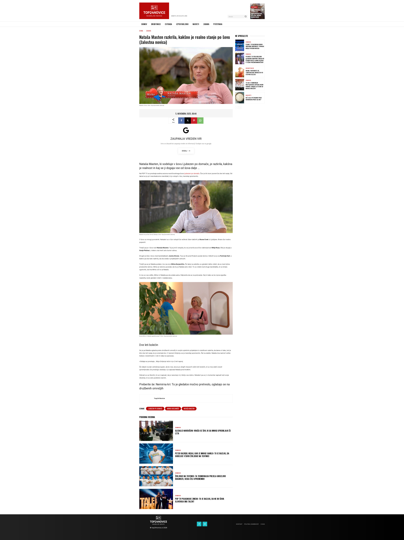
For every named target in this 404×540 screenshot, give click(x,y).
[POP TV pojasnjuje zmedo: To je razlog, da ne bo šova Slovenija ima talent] (156, 499)
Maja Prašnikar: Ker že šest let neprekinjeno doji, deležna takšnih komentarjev (257, 13)
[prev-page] (236, 107)
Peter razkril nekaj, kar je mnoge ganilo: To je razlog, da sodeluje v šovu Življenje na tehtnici (202, 455)
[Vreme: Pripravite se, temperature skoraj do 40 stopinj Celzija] (239, 71)
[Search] (246, 16)
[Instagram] (205, 524)
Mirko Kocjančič (173, 408)
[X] (188, 120)
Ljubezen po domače (191, 173)
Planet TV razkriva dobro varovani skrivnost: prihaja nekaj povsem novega (255, 46)
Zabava (148, 31)
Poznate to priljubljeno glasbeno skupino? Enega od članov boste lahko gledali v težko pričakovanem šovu (255, 59)
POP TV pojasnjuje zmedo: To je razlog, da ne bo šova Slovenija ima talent (199, 500)
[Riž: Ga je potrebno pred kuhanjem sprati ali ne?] (239, 97)
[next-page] (240, 107)
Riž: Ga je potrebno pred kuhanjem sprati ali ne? (254, 99)
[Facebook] (181, 120)
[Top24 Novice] (147, 398)
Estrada (254, 7)
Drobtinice (250, 68)
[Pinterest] (194, 120)
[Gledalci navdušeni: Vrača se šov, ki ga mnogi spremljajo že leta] (156, 431)
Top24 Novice (159, 398)
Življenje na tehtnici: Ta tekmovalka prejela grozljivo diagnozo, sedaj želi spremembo (200, 477)
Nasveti (248, 95)
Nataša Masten (189, 408)
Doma (141, 31)
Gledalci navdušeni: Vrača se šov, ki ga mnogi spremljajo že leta (203, 432)
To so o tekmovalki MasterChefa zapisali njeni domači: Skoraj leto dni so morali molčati (254, 86)
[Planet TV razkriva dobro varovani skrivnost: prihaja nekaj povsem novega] (239, 45)
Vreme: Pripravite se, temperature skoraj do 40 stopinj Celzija (254, 72)
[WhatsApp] (200, 120)
